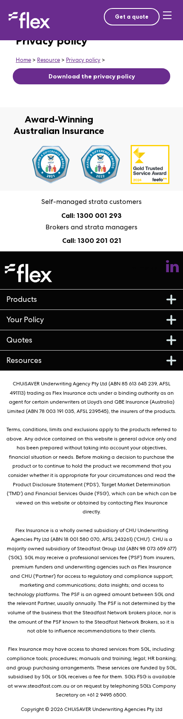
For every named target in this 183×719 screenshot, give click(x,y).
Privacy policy (83, 60)
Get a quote (132, 16)
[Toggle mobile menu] (169, 20)
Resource (48, 60)
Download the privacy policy (92, 76)
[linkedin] (172, 268)
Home (23, 60)
